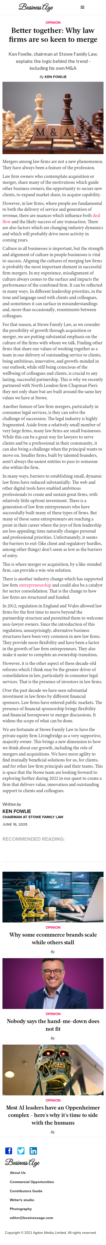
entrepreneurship (35, 585)
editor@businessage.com (31, 1218)
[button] (82, 7)
